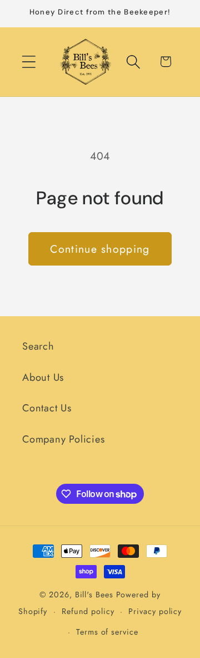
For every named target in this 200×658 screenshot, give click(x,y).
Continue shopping (99, 249)
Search (38, 346)
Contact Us (47, 408)
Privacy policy (155, 611)
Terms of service (107, 631)
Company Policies (63, 439)
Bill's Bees (94, 594)
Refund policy (88, 611)
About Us (43, 377)
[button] (28, 61)
